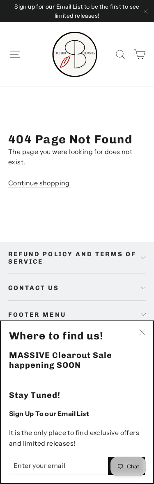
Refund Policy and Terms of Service (72, 257)
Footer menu (37, 314)
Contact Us (33, 288)
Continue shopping (39, 183)
